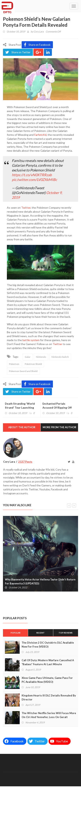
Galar (27, 356)
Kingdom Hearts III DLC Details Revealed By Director (49, 697)
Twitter (25, 207)
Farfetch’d (40, 134)
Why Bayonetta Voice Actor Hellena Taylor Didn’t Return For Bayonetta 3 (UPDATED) (40, 581)
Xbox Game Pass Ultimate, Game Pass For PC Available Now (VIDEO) (47, 679)
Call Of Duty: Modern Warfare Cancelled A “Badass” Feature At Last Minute (48, 662)
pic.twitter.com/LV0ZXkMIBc (34, 179)
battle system (31, 340)
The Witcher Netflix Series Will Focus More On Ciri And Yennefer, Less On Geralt (49, 715)
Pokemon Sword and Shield (23, 371)
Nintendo (41, 356)
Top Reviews (66, 633)
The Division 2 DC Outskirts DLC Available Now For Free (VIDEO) (48, 644)
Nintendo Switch (60, 356)
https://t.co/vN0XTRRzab (32, 175)
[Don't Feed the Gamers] (7, 6)
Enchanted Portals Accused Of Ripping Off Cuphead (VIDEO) (57, 407)
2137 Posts (25, 461)
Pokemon (14, 363)
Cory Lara (39, 31)
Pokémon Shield (33, 363)
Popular (15, 633)
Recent (40, 633)
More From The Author (59, 427)
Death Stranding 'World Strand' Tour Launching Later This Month (20, 407)
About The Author (21, 427)
